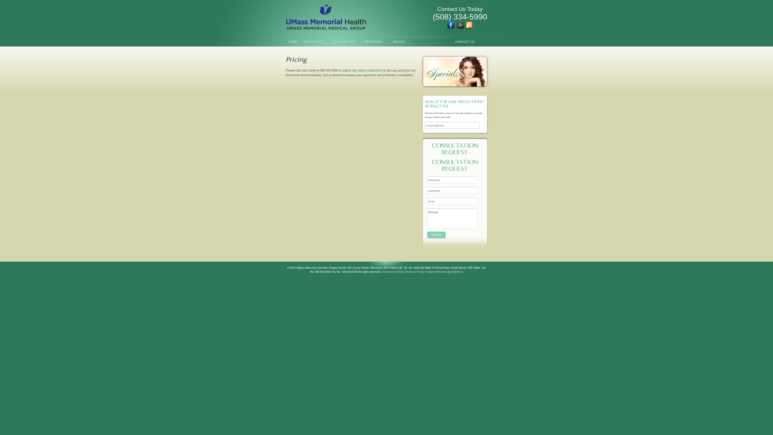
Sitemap (409, 271)
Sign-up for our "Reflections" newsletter (454, 104)
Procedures (374, 42)
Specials (399, 42)
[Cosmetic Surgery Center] (326, 28)
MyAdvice (457, 271)
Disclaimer (389, 271)
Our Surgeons (344, 42)
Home (293, 42)
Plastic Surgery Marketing (432, 271)
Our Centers (314, 42)
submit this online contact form (362, 70)
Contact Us (464, 42)
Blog (400, 271)
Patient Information (428, 42)
